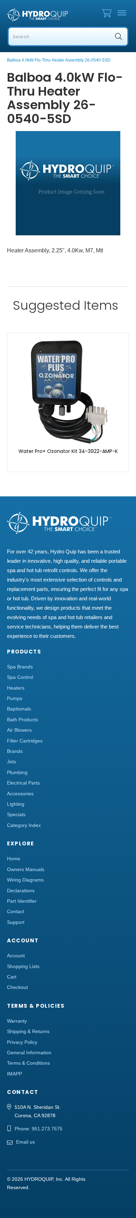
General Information (29, 1052)
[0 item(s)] (108, 12)
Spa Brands (20, 666)
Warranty (17, 1021)
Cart (11, 977)
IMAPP (14, 1074)
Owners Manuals (25, 869)
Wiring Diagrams (25, 880)
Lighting (15, 804)
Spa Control (20, 677)
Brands (15, 751)
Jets (11, 761)
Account (16, 955)
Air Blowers (19, 730)
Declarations (21, 890)
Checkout (17, 987)
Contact (15, 911)
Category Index (24, 825)
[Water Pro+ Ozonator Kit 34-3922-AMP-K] (68, 392)
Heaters (15, 688)
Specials (16, 814)
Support (15, 922)
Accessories (20, 793)
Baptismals (19, 709)
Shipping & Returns (28, 1031)
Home (13, 858)
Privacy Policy (22, 1042)
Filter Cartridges (25, 741)
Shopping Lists (23, 966)
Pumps (14, 698)
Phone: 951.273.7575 (38, 1128)
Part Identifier (22, 901)
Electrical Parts (23, 783)
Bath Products (22, 719)
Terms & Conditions (28, 1063)
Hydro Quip (38, 15)
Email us (25, 1142)
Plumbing (17, 772)
